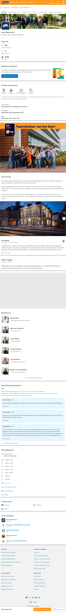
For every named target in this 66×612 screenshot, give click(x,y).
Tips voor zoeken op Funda (41, 565)
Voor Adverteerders (39, 583)
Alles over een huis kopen (41, 556)
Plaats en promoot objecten (9, 579)
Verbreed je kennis (6, 586)
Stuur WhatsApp (8, 491)
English (35, 602)
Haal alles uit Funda (39, 568)
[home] (1, 7)
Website (6, 495)
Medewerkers (58, 12)
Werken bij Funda (39, 579)
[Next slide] (64, 218)
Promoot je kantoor (6, 583)
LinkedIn (6, 509)
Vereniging (34, 12)
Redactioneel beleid (39, 586)
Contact (36, 589)
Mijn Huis (36, 552)
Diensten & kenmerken (14, 12)
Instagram (38, 505)
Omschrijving (26, 12)
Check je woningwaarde (8, 556)
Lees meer (7, 253)
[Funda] (5, 2)
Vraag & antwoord (6, 565)
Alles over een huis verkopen (42, 559)
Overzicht (4, 12)
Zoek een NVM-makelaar (8, 559)
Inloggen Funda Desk (7, 589)
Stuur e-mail (7, 483)
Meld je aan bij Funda (7, 576)
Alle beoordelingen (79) (10, 443)
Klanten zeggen (42, 12)
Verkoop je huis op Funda (8, 552)
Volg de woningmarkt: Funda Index (11, 562)
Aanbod (51, 12)
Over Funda (37, 576)
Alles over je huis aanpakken (42, 562)
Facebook (6, 505)
